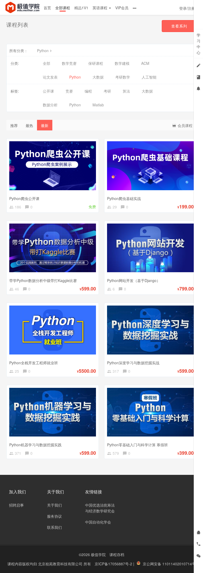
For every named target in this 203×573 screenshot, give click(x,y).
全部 (46, 63)
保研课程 (95, 63)
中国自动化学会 (98, 522)
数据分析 (50, 104)
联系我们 (54, 527)
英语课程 (100, 7)
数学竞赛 (69, 63)
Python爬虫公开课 (24, 198)
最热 (29, 125)
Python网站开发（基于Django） (133, 280)
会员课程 (184, 125)
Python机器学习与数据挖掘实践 (35, 444)
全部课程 (62, 7)
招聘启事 (16, 505)
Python (43, 50)
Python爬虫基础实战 (124, 198)
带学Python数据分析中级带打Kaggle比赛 (43, 280)
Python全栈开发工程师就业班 (33, 362)
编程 (88, 91)
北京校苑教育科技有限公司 (61, 563)
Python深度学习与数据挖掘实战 (133, 362)
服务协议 (54, 516)
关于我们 (54, 505)
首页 (47, 7)
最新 (44, 125)
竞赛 (69, 91)
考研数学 (122, 77)
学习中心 (198, 43)
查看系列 (179, 26)
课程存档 (116, 554)
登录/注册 (187, 8)
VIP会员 (121, 7)
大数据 (98, 77)
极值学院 (98, 554)
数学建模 (122, 63)
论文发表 (50, 77)
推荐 (14, 125)
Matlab (98, 104)
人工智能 (149, 77)
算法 (126, 91)
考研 (107, 91)
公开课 (48, 91)
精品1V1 (81, 7)
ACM (145, 63)
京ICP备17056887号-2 (114, 563)
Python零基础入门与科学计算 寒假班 (137, 444)
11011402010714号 (179, 563)
